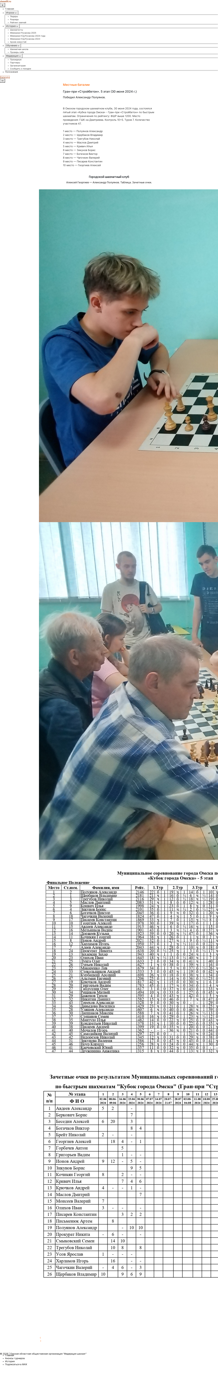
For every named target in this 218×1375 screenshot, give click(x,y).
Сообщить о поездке (20, 68)
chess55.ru (5, 1)
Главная (9, 8)
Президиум (15, 59)
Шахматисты (16, 30)
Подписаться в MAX (16, 1364)
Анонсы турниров (15, 1358)
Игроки (10, 12)
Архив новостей (18, 42)
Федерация (12, 55)
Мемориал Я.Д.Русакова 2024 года (27, 36)
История (11, 26)
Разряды (14, 19)
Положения (11, 72)
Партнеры (15, 62)
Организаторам (18, 65)
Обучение (11, 45)
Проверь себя (17, 52)
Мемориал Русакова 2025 (23, 33)
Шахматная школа (19, 49)
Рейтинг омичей (18, 22)
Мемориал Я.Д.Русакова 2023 (25, 39)
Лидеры (14, 16)
